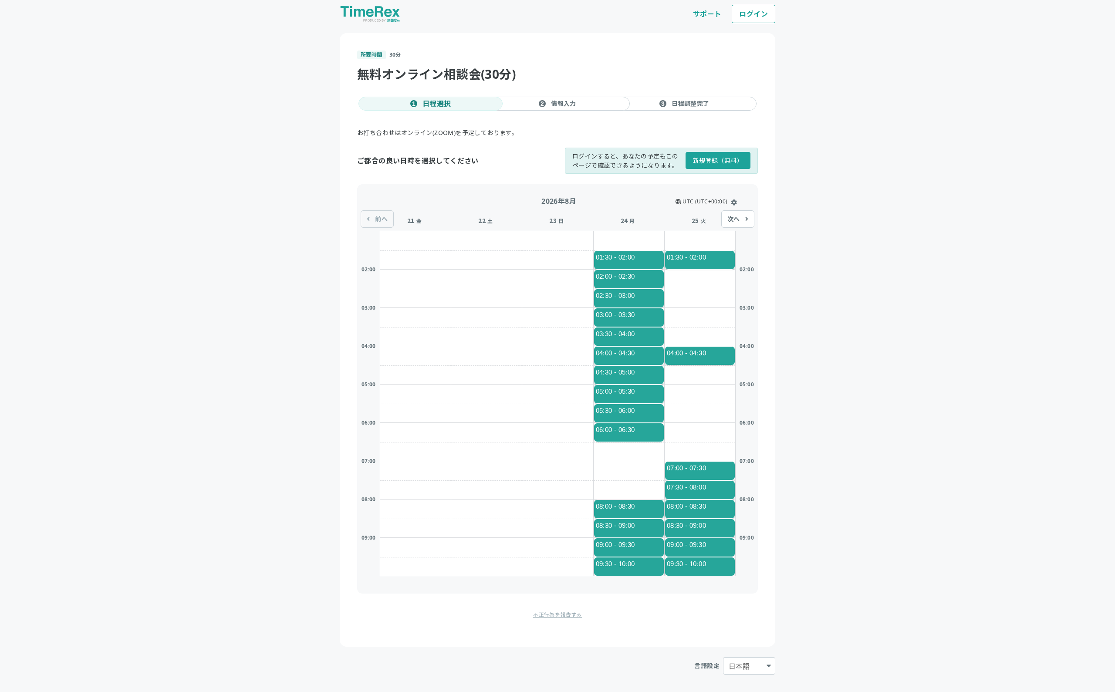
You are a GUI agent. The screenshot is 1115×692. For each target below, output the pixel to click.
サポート (707, 14)
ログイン (753, 14)
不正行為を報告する (557, 614)
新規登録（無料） (718, 160)
